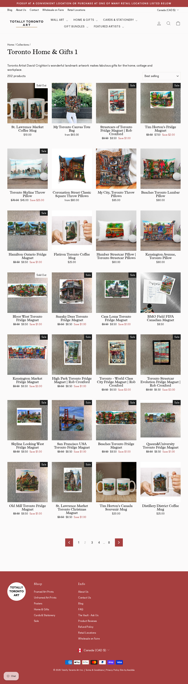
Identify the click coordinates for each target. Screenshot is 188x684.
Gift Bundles (75, 26)
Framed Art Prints (44, 591)
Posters (38, 603)
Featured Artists (107, 26)
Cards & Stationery (119, 20)
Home (10, 44)
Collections (22, 44)
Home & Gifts (84, 20)
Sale (36, 621)
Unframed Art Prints (45, 597)
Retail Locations (76, 10)
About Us (21, 10)
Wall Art (58, 20)
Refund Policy (85, 626)
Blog (9, 10)
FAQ (80, 609)
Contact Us (84, 597)
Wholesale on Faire (53, 10)
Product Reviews (87, 621)
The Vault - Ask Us (88, 615)
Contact (34, 10)
